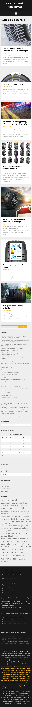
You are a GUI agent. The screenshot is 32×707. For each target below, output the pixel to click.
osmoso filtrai (13, 526)
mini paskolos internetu (19, 662)
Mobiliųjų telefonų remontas (8, 377)
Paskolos (4, 695)
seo (9, 530)
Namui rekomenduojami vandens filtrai (11, 386)
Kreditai (10, 695)
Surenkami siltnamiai (25, 680)
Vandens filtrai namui (6, 570)
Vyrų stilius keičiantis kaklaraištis (9, 350)
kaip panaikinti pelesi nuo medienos (16, 514)
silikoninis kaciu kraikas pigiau (18, 538)
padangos (20, 526)
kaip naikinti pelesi (11, 511)
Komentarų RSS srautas (7, 488)
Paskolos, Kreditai (23, 693)
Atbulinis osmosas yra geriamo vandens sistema (13, 586)
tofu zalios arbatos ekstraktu (23, 655)
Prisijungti (3, 484)
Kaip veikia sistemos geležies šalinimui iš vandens (14, 619)
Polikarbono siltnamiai (10, 682)
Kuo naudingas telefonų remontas (10, 372)
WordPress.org (4, 491)
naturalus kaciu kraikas (21, 521)
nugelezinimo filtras (6, 524)
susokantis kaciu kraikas (11, 544)
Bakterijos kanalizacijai (7, 666)
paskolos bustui (6, 662)
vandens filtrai (8, 552)
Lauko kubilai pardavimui (7, 605)
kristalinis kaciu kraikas (19, 519)
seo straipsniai (21, 531)
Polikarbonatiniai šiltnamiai (17, 678)
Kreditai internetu (19, 691)
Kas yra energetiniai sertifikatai (9, 374)
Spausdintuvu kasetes (9, 672)
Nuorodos (10, 685)
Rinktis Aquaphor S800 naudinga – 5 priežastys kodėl (15, 641)
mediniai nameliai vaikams (6, 522)
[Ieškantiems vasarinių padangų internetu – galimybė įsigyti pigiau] (16, 110)
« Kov (2, 460)
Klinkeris (3, 670)
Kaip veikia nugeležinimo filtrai (9, 592)
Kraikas (4, 676)
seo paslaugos (14, 531)
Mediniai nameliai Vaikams (22, 666)
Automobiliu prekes (8, 674)
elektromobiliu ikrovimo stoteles (19, 660)
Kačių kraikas (21, 682)
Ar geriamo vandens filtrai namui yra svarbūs (13, 584)
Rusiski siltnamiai (13, 680)
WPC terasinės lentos (6, 367)
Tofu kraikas (10, 676)
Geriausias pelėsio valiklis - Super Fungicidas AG (13, 576)
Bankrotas (18, 674)
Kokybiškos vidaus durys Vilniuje (9, 361)
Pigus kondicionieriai (13, 670)
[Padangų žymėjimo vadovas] (16, 75)
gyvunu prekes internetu (22, 505)
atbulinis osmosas (6, 500)
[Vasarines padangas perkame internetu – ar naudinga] (16, 201)
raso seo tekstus (17, 689)
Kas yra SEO (18, 701)
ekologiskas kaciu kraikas (11, 503)
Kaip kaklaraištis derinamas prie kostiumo (12, 348)
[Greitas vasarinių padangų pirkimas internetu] (16, 152)
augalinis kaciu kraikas (21, 500)
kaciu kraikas (7, 507)
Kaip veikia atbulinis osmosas (8, 588)
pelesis (25, 528)
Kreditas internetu (13, 664)
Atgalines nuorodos (25, 670)
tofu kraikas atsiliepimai (14, 547)
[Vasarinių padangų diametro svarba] (16, 250)
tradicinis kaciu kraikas (16, 549)
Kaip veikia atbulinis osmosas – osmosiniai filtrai (14, 623)
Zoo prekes (25, 674)
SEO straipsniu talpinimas (16, 653)
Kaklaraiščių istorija (6, 395)
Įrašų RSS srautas (5, 486)
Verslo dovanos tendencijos (8, 636)
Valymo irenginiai (8, 687)
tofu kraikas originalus (11, 657)
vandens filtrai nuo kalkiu (8, 556)
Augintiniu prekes (20, 676)
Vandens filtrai (9, 655)
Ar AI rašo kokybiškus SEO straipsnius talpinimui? (13, 393)
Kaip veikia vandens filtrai (8, 590)
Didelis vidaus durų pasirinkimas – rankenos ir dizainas (15, 643)
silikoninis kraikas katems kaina (14, 541)
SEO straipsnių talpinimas (15, 5)
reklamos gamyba (4, 531)
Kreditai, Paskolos (19, 695)
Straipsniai (26, 689)
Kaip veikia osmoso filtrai (7, 413)
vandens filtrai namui (22, 553)
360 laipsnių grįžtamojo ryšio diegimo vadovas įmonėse (15, 411)
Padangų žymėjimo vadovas (13, 84)
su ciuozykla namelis (20, 687)
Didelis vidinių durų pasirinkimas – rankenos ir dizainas (15, 603)
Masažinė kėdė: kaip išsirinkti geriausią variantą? (14, 601)
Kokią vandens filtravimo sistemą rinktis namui (13, 617)
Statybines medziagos (23, 672)
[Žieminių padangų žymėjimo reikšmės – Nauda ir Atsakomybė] (16, 34)
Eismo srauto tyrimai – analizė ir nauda (11, 370)
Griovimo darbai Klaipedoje (8, 668)
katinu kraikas (21, 516)
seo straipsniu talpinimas (22, 685)
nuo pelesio (6, 525)
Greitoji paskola (12, 693)
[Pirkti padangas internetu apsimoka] (16, 293)
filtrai (24, 502)
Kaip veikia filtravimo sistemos (9, 621)
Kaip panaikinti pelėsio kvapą (8, 578)
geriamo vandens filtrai (7, 505)
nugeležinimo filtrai (18, 524)
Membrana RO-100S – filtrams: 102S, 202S (12, 416)
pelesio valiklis (18, 528)
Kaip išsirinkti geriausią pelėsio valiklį (11, 574)
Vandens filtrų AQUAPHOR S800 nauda (11, 572)
